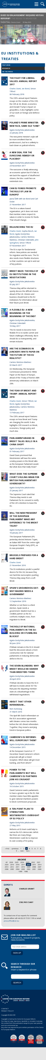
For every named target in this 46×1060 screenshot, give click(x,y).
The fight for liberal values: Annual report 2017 (23, 81)
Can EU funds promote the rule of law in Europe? (23, 191)
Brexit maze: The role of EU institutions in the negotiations (24, 274)
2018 (17, 865)
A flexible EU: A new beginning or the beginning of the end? (23, 313)
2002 (28, 869)
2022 (33, 862)
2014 (39, 865)
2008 (34, 867)
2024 (22, 862)
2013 (6, 867)
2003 (23, 869)
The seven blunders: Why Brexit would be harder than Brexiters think (24, 668)
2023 (27, 862)
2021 (38, 862)
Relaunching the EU (21, 227)
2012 (12, 867)
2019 (12, 865)
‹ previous (15, 849)
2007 (39, 867)
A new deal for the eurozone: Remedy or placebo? (22, 155)
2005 (12, 869)
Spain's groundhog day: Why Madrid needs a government (24, 591)
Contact (5, 1009)
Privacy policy (7, 1011)
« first (7, 849)
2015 (34, 865)
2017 (23, 865)
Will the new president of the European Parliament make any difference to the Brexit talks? (24, 519)
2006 (6, 869)
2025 (16, 862)
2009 (28, 867)
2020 (6, 865)
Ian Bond (26, 88)
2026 (11, 862)
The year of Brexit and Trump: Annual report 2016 (23, 393)
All (6, 862)
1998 (26, 871)
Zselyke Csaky (5, 22)
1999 (20, 871)
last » (28, 851)
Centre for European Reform (10, 4)
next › (22, 851)
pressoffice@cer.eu (11, 921)
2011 (17, 867)
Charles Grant (15, 22)
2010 (23, 867)
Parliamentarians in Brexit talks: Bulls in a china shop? (23, 441)
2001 (34, 869)
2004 (17, 869)
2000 (39, 869)
